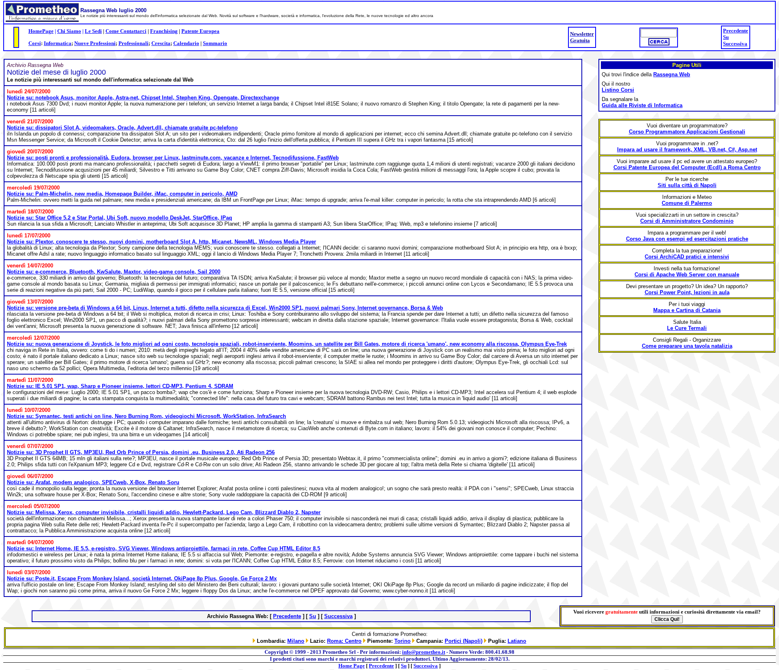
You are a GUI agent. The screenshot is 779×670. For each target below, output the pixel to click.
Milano (295, 641)
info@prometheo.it (423, 652)
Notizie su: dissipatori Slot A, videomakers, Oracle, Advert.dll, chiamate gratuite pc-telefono (122, 128)
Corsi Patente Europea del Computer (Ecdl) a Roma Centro (687, 167)
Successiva (735, 44)
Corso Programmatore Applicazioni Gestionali (687, 132)
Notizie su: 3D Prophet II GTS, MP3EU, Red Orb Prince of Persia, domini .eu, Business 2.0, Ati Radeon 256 (141, 452)
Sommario (215, 43)
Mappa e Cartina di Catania (687, 310)
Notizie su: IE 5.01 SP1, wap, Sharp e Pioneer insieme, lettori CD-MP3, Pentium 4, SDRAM (120, 386)
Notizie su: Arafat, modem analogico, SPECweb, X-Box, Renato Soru (93, 482)
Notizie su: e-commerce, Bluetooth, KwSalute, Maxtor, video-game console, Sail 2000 (113, 272)
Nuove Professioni (95, 43)
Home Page (351, 666)
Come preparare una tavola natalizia (687, 346)
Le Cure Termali (687, 328)
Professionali (133, 43)
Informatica (57, 43)
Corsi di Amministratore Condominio (687, 221)
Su (726, 37)
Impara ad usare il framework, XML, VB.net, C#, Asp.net (687, 149)
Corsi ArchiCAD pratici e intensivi (687, 257)
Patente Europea (200, 31)
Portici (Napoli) (463, 641)
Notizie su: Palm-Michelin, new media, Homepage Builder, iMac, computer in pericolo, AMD (122, 194)
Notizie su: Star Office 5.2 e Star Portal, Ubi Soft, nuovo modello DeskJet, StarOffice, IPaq (119, 218)
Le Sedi (93, 31)
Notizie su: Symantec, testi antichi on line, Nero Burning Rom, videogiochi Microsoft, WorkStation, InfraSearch (146, 416)
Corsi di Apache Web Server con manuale (687, 274)
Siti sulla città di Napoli (687, 185)
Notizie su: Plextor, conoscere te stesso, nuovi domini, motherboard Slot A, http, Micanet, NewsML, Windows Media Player (161, 242)
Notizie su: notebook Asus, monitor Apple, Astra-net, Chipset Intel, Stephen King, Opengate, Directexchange (143, 98)
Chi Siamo (69, 31)
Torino (402, 641)
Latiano (517, 641)
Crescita (160, 43)
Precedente (735, 31)
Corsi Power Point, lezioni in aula (687, 292)
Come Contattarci (125, 31)
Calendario (186, 43)
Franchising (164, 31)
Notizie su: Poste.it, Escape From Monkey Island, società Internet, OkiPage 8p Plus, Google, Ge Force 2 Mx (142, 578)
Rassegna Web (671, 74)
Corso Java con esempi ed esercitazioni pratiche (687, 239)
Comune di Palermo (687, 203)
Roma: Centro (344, 641)
